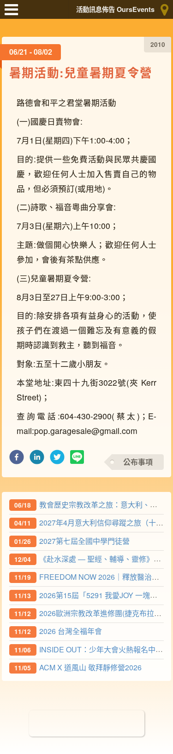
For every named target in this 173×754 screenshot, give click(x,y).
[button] (16, 459)
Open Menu (14, 13)
